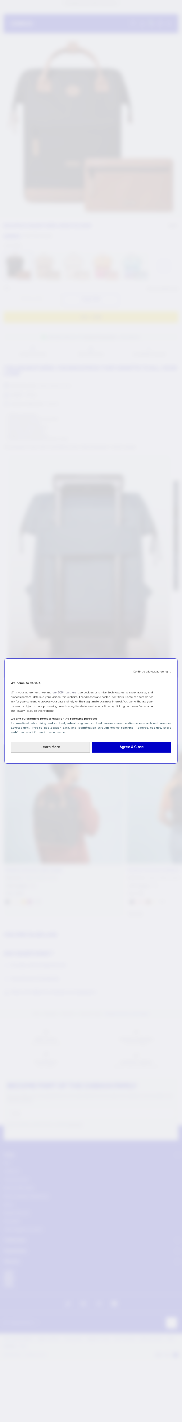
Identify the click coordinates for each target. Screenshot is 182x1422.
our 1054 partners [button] (64, 692)
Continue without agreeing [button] (152, 671)
